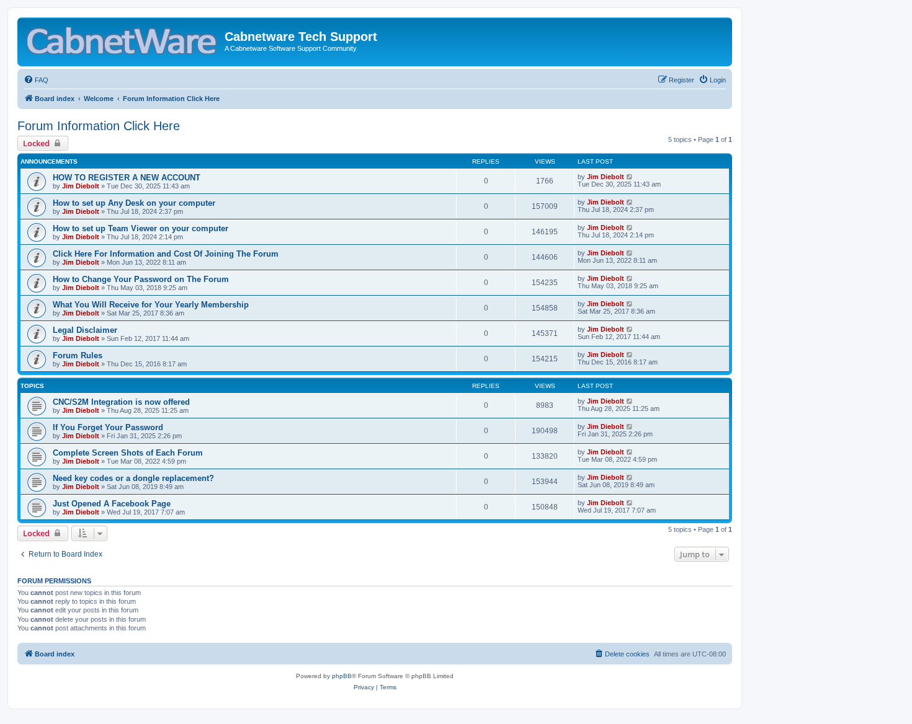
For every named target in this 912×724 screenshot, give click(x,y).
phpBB (342, 676)
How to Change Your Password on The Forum (141, 279)
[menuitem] (36, 80)
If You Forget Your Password (108, 427)
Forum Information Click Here (98, 126)
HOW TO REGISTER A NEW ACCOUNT (126, 177)
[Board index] (122, 38)
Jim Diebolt (80, 186)
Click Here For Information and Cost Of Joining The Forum (166, 253)
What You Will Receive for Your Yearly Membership (151, 304)
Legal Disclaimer (85, 330)
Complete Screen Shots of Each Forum (128, 452)
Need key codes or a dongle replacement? (133, 478)
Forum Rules (77, 355)
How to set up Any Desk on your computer (134, 203)
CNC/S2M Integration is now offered (121, 402)
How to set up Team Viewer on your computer (140, 228)
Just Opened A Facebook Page (112, 503)
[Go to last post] (630, 176)
